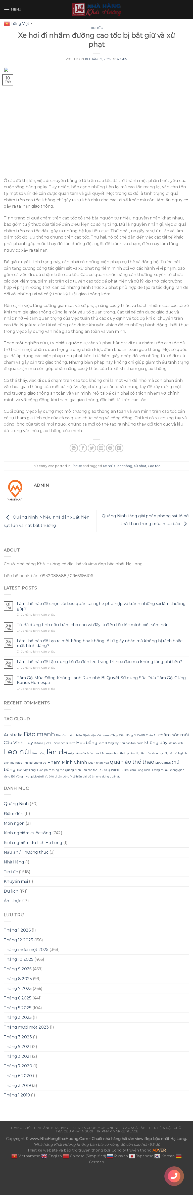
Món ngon (14, 823)
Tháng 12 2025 (18, 940)
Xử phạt (140, 466)
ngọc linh (21, 762)
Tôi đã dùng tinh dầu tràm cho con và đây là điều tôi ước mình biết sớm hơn (93, 624)
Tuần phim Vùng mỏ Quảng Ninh (59, 770)
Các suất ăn (134, 1128)
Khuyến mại (16, 881)
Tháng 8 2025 (18, 978)
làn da (56, 752)
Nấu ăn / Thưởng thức (26, 852)
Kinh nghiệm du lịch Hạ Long (33, 842)
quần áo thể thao (132, 762)
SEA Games (163, 762)
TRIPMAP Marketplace (117, 1131)
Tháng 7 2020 (18, 1066)
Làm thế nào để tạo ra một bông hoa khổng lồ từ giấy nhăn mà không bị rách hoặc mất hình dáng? (99, 643)
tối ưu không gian (172, 770)
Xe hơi (108, 466)
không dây (155, 742)
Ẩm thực (12, 900)
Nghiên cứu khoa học (150, 753)
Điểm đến (13, 813)
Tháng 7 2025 (18, 988)
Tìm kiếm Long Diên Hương (141, 770)
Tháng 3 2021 (17, 1056)
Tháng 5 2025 (17, 1007)
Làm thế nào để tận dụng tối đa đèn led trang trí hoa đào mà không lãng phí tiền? (99, 661)
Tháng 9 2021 (17, 1046)
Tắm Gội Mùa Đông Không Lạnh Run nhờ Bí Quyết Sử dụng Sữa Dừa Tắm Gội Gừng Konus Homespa (101, 680)
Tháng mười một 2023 (26, 1027)
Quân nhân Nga (98, 762)
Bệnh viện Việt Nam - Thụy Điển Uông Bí (109, 735)
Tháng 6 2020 (18, 1075)
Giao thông (123, 466)
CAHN (141, 735)
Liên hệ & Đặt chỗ (165, 1128)
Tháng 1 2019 (17, 1095)
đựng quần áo (111, 776)
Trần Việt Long (26, 770)
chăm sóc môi (173, 734)
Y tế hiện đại (78, 776)
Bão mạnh (39, 734)
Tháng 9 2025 (18, 969)
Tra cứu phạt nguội (74, 1131)
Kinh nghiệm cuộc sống (27, 833)
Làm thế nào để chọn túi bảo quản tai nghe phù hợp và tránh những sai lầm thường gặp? (101, 606)
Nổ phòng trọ (37, 762)
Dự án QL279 (42, 743)
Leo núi (17, 751)
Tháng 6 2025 (17, 998)
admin (122, 59)
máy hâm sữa (77, 753)
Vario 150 (9, 776)
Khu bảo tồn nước (131, 743)
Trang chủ (21, 1128)
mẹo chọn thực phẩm (120, 753)
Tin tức (96, 28)
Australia (13, 734)
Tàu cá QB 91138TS (110, 770)
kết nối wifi (175, 743)
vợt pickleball (35, 776)
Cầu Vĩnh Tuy (18, 742)
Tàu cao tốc (89, 770)
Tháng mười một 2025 (26, 949)
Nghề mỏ (171, 753)
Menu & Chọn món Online (96, 1128)
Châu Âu (151, 735)
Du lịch (11, 891)
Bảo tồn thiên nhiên (69, 735)
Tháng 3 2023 (18, 1037)
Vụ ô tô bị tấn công (57, 776)
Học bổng (87, 742)
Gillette (70, 743)
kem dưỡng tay (109, 743)
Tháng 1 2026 (17, 930)
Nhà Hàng (14, 862)
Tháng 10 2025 (18, 959)
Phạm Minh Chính (67, 762)
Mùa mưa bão (96, 753)
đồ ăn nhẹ (94, 776)
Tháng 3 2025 (18, 1017)
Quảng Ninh (16, 803)
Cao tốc (154, 466)
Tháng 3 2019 (17, 1085)
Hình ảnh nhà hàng (51, 1128)
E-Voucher (58, 743)
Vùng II (20, 776)
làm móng (38, 753)
